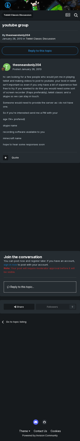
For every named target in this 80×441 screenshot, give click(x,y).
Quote (15, 157)
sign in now (10, 264)
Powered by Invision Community (40, 435)
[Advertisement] (40, 207)
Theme (24, 431)
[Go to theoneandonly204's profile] (6, 67)
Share (20, 306)
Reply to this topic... (22, 286)
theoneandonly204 (18, 35)
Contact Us (40, 431)
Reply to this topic (40, 50)
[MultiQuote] (5, 157)
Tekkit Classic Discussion (40, 38)
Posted (27, 69)
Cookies (56, 431)
